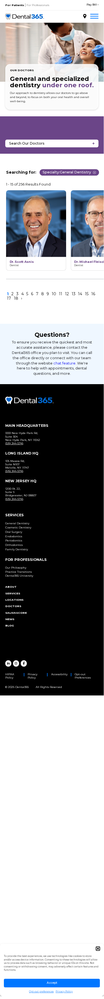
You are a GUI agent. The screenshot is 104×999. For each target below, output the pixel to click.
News (9, 619)
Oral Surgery (13, 531)
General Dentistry (17, 523)
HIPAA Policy (9, 676)
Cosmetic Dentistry (18, 527)
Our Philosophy (15, 567)
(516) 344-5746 (14, 443)
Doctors (13, 606)
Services (12, 593)
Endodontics (13, 536)
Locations (14, 599)
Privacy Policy (64, 991)
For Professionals (38, 5)
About (11, 586)
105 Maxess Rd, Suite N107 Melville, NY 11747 (17, 464)
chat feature (64, 363)
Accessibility (59, 674)
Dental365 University (19, 575)
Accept (52, 983)
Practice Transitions (18, 571)
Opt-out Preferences (83, 676)
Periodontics (13, 540)
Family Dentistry (16, 549)
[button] (98, 949)
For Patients (14, 5)
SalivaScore (16, 612)
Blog (9, 625)
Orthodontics (14, 544)
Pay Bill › (92, 4)
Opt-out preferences (41, 991)
